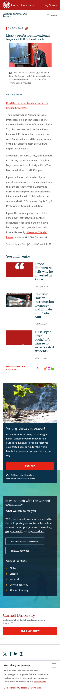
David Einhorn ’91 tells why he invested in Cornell (44, 272)
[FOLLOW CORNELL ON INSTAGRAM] (21, 654)
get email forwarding (39, 527)
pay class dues (36, 531)
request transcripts (16, 527)
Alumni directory (19, 590)
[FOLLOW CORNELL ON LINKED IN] (15, 654)
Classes (14, 573)
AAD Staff (16, 94)
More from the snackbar (15, 368)
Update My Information (24, 541)
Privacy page (40, 681)
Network (14, 579)
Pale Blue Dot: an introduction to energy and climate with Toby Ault (44, 306)
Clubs (13, 568)
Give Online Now (30, 631)
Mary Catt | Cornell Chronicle (32, 244)
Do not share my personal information (23, 687)
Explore (30, 466)
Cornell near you (19, 584)
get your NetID (13, 531)
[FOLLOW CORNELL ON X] (5, 654)
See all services (20, 550)
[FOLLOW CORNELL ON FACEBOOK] (10, 654)
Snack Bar (16, 28)
